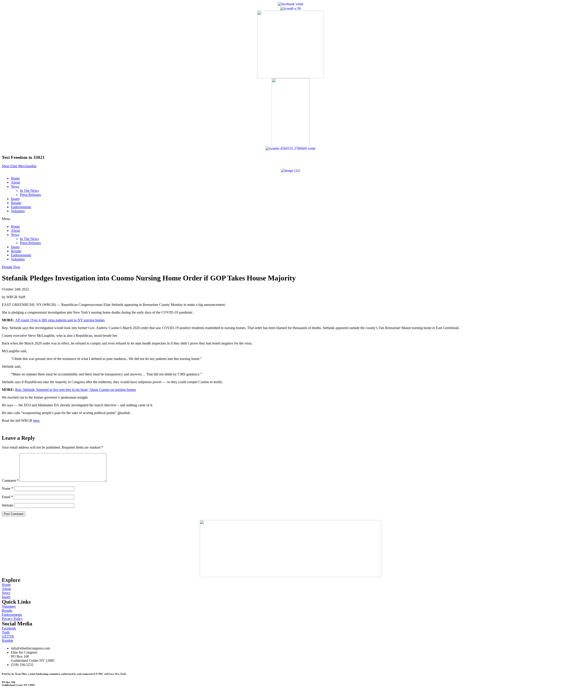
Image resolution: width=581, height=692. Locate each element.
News (15, 186)
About (15, 182)
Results (16, 203)
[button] (19, 166)
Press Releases (30, 195)
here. (36, 420)
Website (7, 505)
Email (7, 497)
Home (15, 178)
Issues (15, 199)
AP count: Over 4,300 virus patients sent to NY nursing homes (60, 320)
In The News (29, 190)
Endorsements (21, 207)
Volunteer (18, 211)
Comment (10, 480)
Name (7, 488)
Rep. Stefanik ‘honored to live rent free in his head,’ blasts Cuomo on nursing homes (75, 390)
